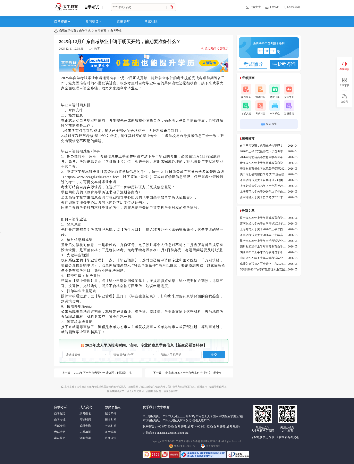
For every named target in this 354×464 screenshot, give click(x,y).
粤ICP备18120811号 (184, 446)
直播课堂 (123, 21)
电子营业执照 (213, 446)
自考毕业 (116, 30)
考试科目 (260, 113)
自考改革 (246, 97)
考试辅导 (253, 64)
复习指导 (92, 21)
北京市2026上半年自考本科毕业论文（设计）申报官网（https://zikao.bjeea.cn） (214, 372)
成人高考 (86, 407)
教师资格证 (113, 407)
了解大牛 (255, 7)
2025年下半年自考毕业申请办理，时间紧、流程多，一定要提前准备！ (118, 372)
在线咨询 (294, 7)
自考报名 (60, 413)
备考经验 (110, 431)
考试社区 (151, 21)
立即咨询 (271, 123)
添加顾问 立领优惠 (216, 48)
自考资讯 (60, 21)
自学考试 (91, 7)
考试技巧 (60, 438)
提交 (214, 354)
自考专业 (60, 419)
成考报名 (85, 413)
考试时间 (85, 419)
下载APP (274, 7)
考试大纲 (246, 113)
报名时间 (260, 97)
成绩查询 (85, 425)
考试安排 (60, 425)
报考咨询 (286, 64)
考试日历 (275, 97)
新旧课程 (289, 113)
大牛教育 (94, 48)
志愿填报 (85, 431)
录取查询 (85, 438)
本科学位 (275, 113)
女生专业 (289, 97)
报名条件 (110, 413)
